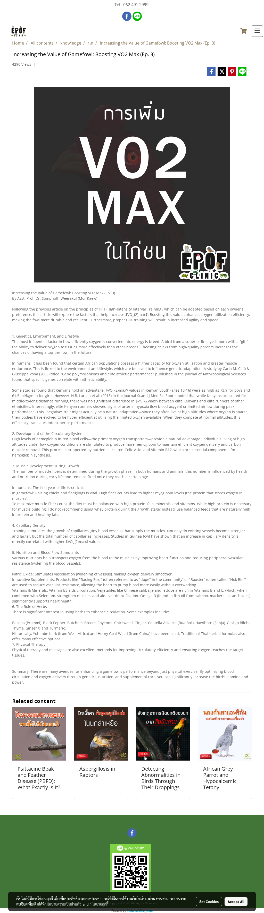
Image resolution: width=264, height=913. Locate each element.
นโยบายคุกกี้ (99, 904)
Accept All (236, 901)
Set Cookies (209, 901)
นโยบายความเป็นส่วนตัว (63, 904)
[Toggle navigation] (257, 31)
